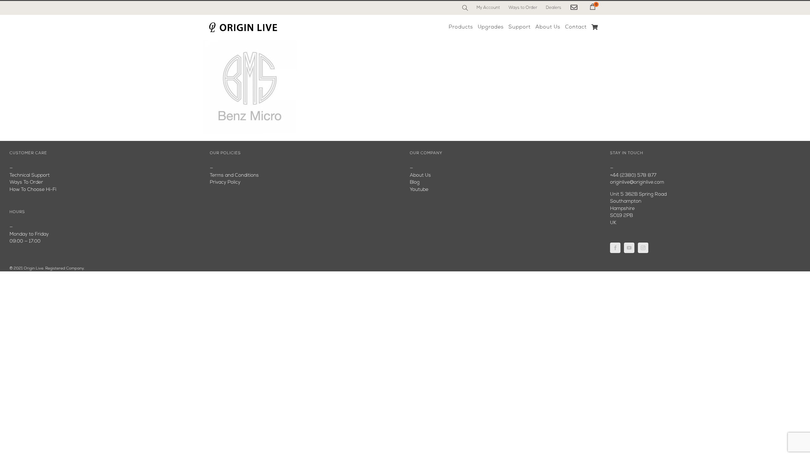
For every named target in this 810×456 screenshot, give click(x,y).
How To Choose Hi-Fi (32, 189)
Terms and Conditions (234, 175)
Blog (415, 182)
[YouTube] (629, 248)
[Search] (465, 8)
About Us (420, 175)
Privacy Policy (225, 182)
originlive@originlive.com (637, 182)
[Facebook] (615, 248)
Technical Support (29, 175)
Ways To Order (26, 182)
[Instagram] (643, 248)
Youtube (419, 189)
